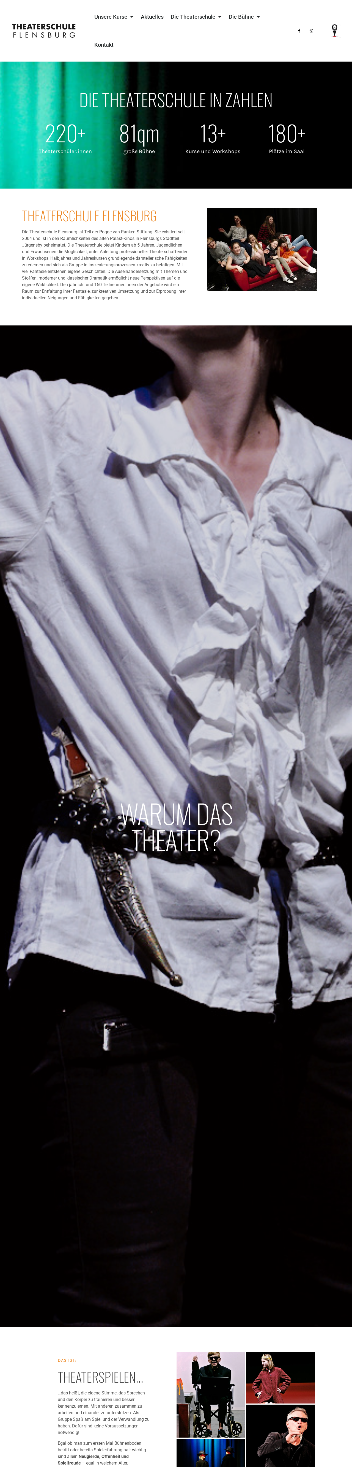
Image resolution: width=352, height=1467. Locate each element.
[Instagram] (311, 31)
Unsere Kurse (110, 16)
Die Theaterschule (193, 16)
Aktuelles (152, 16)
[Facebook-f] (299, 31)
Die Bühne (241, 16)
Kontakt (104, 45)
